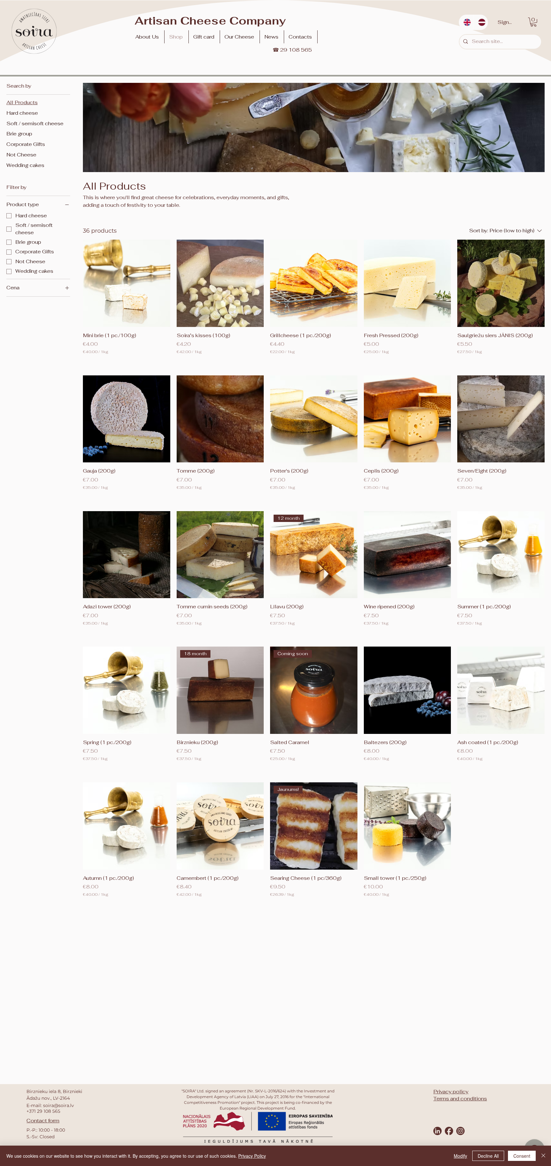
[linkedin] (437, 1131)
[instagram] (460, 1131)
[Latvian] (480, 22)
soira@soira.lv (58, 1105)
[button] (240, 36)
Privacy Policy (252, 1156)
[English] (466, 22)
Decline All (488, 1156)
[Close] (543, 1156)
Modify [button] (460, 1156)
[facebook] (449, 1131)
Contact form (42, 1120)
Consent (521, 1156)
